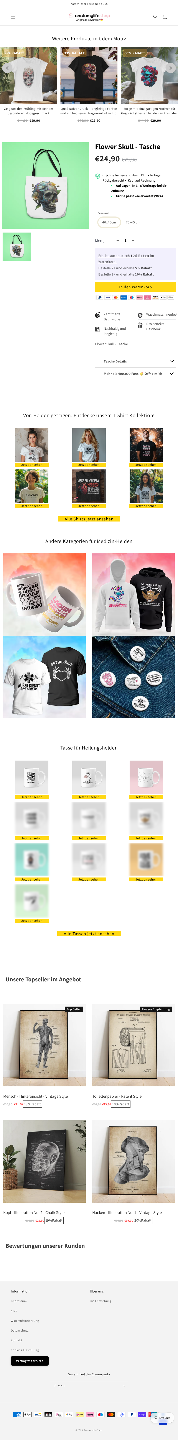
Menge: (101, 240)
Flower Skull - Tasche (127, 146)
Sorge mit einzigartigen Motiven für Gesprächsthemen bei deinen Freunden (149, 111)
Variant (103, 213)
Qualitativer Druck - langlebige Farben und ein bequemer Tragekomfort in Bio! (88, 111)
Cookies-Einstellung (25, 1350)
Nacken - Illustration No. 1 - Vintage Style (127, 1212)
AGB (14, 1311)
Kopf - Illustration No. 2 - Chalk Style (33, 1212)
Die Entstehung (100, 1301)
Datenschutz (20, 1330)
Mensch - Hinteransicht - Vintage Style (35, 1096)
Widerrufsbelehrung (25, 1321)
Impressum (19, 1301)
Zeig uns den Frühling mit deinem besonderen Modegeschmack (28, 111)
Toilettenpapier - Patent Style (117, 1096)
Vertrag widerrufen (29, 1361)
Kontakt (16, 1340)
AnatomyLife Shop (93, 1430)
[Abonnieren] (123, 1386)
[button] (13, 16)
